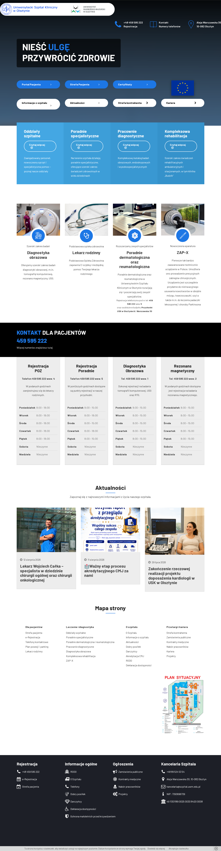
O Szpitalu (131, 632)
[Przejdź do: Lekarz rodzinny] (86, 235)
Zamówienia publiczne (178, 637)
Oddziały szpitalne (76, 632)
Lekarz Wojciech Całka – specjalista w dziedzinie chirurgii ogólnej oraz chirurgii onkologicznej (46, 573)
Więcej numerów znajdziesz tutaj (35, 347)
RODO (129, 660)
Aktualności (132, 641)
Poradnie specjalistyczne (79, 637)
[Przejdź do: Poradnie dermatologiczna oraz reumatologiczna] (134, 235)
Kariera (170, 651)
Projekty (171, 656)
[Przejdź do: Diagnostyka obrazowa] (38, 235)
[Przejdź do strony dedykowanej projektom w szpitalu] (182, 87)
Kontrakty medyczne (177, 641)
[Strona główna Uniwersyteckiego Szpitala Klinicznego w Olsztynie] (57, 15)
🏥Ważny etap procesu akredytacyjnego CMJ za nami (106, 571)
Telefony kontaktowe (36, 641)
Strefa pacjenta (33, 632)
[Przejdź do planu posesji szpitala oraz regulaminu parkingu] (182, 704)
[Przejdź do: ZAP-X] (182, 235)
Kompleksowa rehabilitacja (80, 656)
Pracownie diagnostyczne (80, 646)
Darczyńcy (131, 651)
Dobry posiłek (133, 646)
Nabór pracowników (177, 646)
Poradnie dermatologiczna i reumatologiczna (90, 641)
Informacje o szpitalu (137, 637)
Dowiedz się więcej (156, 848)
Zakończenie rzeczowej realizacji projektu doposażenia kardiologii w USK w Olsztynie (171, 575)
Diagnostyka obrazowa (78, 651)
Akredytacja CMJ (135, 656)
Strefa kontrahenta (176, 632)
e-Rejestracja (32, 637)
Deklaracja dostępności (139, 665)
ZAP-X (69, 660)
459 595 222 (39, 378)
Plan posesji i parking (36, 646)
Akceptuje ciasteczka (178, 848)
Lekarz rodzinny (34, 651)
